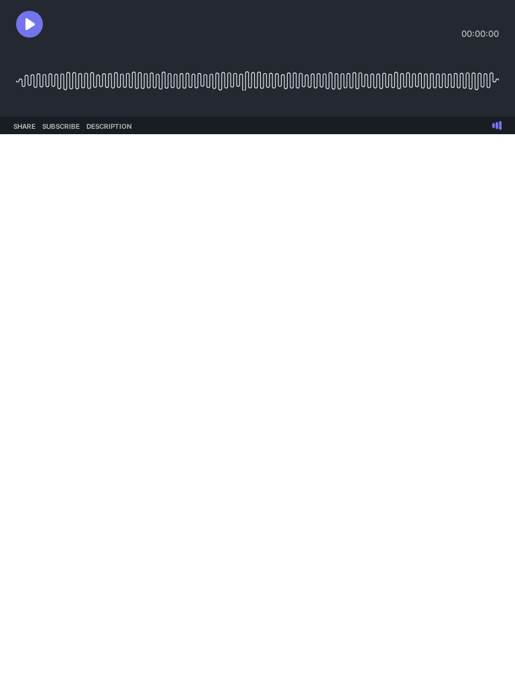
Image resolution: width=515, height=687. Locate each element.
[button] (29, 24)
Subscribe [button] (61, 126)
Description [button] (109, 126)
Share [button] (24, 126)
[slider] (257, 75)
